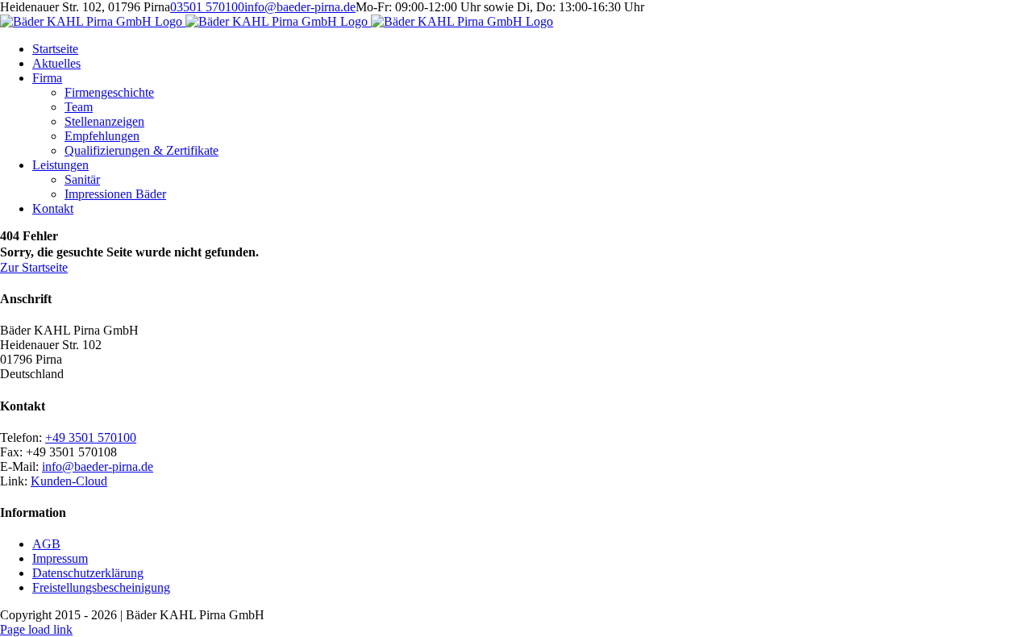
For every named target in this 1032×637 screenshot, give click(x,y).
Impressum (60, 558)
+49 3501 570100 (90, 437)
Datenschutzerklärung (88, 573)
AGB (46, 544)
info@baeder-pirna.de (300, 7)
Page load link (36, 629)
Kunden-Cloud (69, 481)
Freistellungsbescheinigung (101, 587)
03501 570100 (207, 7)
